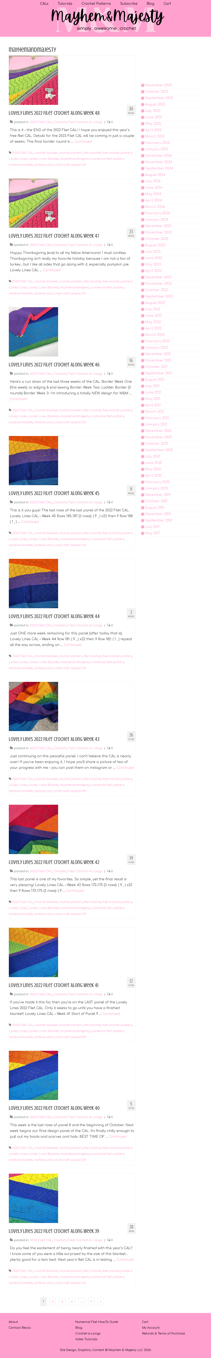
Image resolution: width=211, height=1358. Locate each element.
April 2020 (153, 476)
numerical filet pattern (107, 158)
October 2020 (156, 444)
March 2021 (154, 412)
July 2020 (152, 456)
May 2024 (153, 194)
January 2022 (156, 348)
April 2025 (153, 130)
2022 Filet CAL (41, 122)
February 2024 (157, 213)
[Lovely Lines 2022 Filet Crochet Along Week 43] (33, 706)
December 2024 (158, 156)
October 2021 (156, 367)
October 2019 (156, 501)
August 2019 (154, 508)
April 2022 (153, 328)
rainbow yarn (43, 164)
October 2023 (156, 239)
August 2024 (155, 175)
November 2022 (158, 284)
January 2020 (156, 488)
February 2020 (157, 482)
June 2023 (153, 258)
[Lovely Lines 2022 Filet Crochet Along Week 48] (33, 80)
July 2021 (152, 386)
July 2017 (152, 527)
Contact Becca (20, 1327)
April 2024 (153, 200)
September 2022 (159, 296)
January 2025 (156, 149)
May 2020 (153, 469)
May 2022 (153, 322)
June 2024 (153, 188)
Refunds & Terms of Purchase (163, 1333)
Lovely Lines (18, 158)
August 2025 (155, 104)
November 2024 (158, 162)
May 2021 (152, 399)
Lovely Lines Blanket (43, 158)
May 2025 (153, 124)
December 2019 (158, 495)
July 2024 (153, 181)
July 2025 (153, 111)
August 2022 (155, 303)
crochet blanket (45, 152)
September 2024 (159, 168)
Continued (83, 141)
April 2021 (153, 405)
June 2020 (153, 463)
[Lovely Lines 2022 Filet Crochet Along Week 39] (33, 1198)
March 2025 (155, 136)
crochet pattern (70, 152)
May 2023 (153, 264)
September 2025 (159, 98)
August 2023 (155, 245)
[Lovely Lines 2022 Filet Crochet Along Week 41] (33, 952)
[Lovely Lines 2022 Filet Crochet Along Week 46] (33, 332)
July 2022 (152, 309)
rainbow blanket (21, 164)
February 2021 (157, 418)
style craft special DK (70, 164)
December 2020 (158, 431)
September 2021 (158, 373)
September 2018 (158, 520)
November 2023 (158, 232)
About (13, 1322)
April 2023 (153, 271)
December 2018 (158, 514)
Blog (78, 1327)
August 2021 (154, 380)
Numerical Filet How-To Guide (96, 1322)
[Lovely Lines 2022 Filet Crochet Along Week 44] (33, 583)
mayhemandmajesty (75, 158)
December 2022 (158, 277)
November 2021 (158, 360)
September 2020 (159, 450)
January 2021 (156, 424)
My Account (151, 1327)
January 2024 (156, 220)
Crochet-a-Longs (88, 1333)
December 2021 (158, 354)
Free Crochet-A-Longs (85, 122)
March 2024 (155, 207)
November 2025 (158, 85)
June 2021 (153, 392)
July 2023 (153, 252)
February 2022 (157, 341)
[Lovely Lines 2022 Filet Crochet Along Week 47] (33, 203)
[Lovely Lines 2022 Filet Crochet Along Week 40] (33, 1075)
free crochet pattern (117, 152)
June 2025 (153, 117)
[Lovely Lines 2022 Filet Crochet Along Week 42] (33, 829)
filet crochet (92, 152)
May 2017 (152, 533)
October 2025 (156, 92)
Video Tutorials (86, 1339)
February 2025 (157, 143)
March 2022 (155, 335)
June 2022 (153, 316)
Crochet (60, 122)
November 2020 (158, 437)
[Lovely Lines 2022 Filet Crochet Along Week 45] (33, 460)
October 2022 (156, 290)
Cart (145, 1322)
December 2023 (158, 226)
